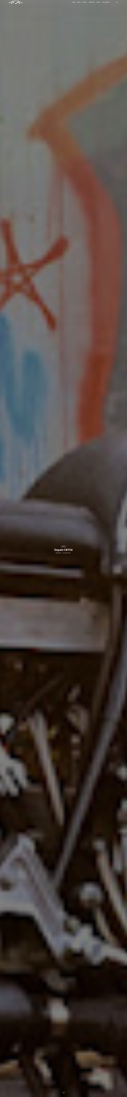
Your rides (92, 2)
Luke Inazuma (58, 552)
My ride (85, 2)
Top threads (105, 2)
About (79, 2)
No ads (98, 2)
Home (73, 2)
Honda (63, 546)
